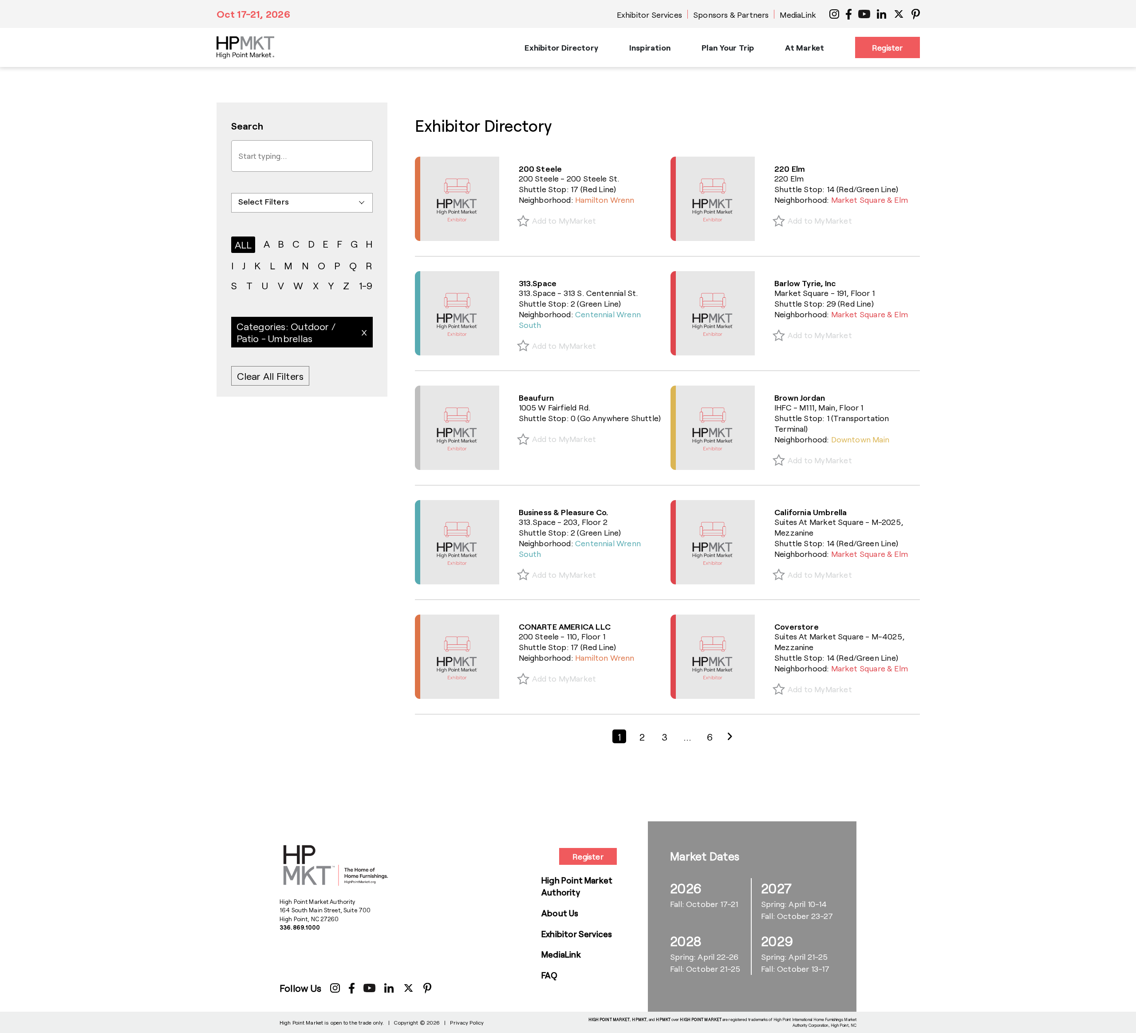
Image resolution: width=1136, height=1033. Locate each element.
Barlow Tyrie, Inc (805, 283)
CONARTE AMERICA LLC (565, 626)
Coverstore (796, 626)
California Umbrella (810, 512)
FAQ (549, 975)
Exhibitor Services (649, 15)
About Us (560, 913)
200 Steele (540, 168)
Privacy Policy (467, 1022)
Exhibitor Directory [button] (561, 47)
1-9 (366, 285)
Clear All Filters (270, 376)
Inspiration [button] (650, 47)
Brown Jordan (799, 397)
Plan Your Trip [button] (728, 47)
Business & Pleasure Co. (563, 512)
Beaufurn (536, 397)
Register (887, 47)
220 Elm (789, 168)
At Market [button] (804, 47)
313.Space (538, 283)
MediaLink (798, 15)
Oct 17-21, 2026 (253, 14)
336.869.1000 (300, 927)
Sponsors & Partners (731, 15)
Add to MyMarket (564, 220)
